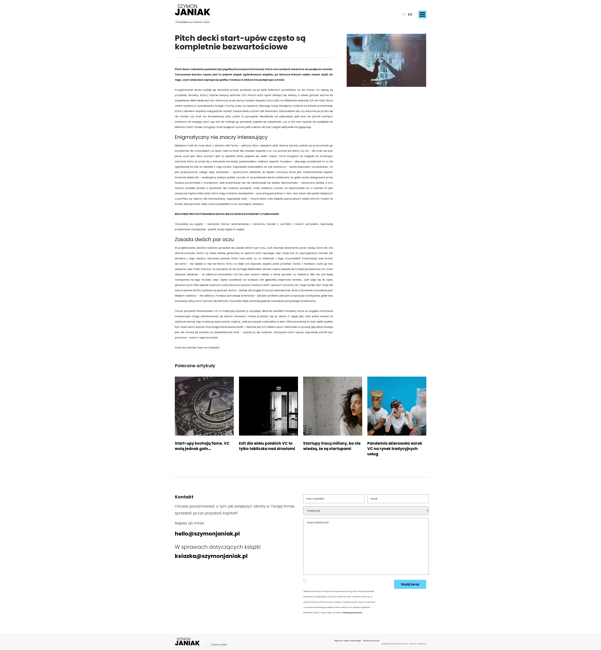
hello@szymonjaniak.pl (207, 533)
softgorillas (421, 644)
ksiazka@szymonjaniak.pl (211, 556)
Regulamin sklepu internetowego (347, 641)
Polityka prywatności (371, 641)
